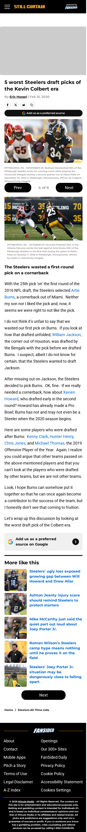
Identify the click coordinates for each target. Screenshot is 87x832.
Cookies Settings (56, 790)
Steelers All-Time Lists (33, 710)
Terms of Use (15, 773)
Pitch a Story (15, 765)
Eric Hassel (18, 97)
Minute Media (26, 801)
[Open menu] (7, 6)
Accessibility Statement (62, 782)
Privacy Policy (53, 765)
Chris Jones (14, 443)
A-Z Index (12, 790)
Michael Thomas (49, 443)
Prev (18, 187)
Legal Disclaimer (18, 782)
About (9, 741)
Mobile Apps (15, 757)
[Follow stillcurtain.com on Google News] (75, 541)
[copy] (32, 105)
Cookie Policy (52, 773)
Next (69, 187)
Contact (11, 749)
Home (8, 710)
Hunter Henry (61, 436)
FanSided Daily (54, 757)
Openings (49, 741)
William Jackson (66, 334)
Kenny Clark (37, 436)
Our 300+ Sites (54, 749)
